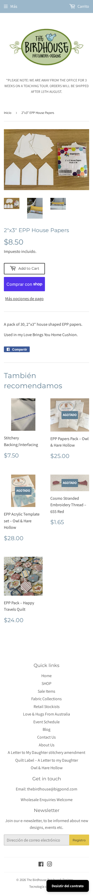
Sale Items (46, 691)
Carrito (83, 6)
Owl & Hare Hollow (47, 767)
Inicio (7, 112)
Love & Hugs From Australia (46, 714)
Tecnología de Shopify (44, 886)
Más (13, 6)
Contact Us (46, 737)
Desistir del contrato (68, 886)
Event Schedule (46, 722)
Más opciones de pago (24, 298)
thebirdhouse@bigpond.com (52, 789)
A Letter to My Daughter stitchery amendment (46, 752)
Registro (79, 840)
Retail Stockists (47, 706)
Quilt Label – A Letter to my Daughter (46, 760)
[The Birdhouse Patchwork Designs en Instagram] (49, 864)
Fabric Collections (46, 698)
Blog (46, 729)
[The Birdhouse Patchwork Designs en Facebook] (41, 864)
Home (46, 675)
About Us (47, 745)
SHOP (46, 683)
